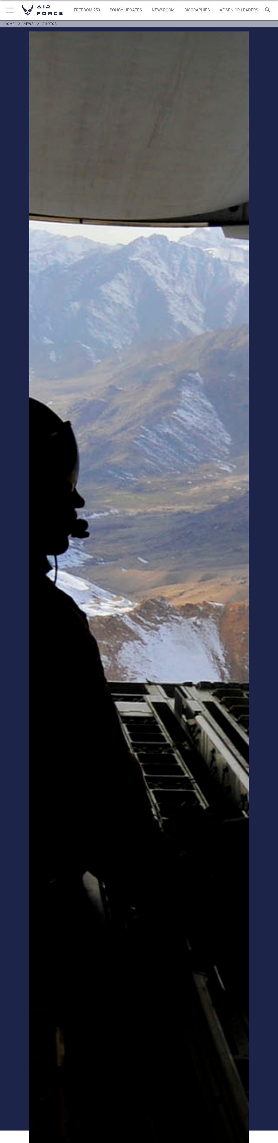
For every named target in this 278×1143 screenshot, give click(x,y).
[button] (9, 10)
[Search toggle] (268, 10)
